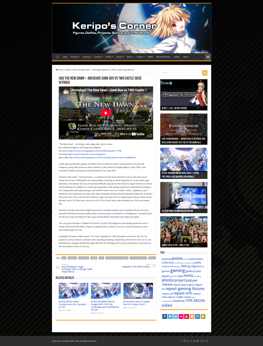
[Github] (197, 316)
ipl (194, 271)
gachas (166, 271)
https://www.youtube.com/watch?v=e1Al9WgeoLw (115, 213)
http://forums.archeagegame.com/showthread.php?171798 (95, 151)
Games (68, 70)
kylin (180, 276)
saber (193, 297)
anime (177, 258)
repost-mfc (183, 293)
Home (57, 56)
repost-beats (180, 284)
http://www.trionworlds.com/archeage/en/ (87, 154)
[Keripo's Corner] (131, 28)
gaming (72, 258)
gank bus (84, 258)
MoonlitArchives (163, 57)
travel (176, 301)
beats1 (199, 259)
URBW (150, 57)
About (185, 57)
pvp (101, 258)
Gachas (97, 57)
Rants (129, 57)
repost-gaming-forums (117, 258)
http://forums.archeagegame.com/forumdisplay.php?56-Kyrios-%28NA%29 (102, 157)
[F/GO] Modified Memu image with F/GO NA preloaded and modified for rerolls (105, 305)
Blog (65, 57)
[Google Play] (203, 316)
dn (192, 263)
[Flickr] (181, 316)
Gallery (177, 57)
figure (196, 266)
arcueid (186, 259)
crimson (187, 263)
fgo (189, 266)
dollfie (197, 262)
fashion (177, 267)
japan (165, 276)
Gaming (86, 57)
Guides (140, 57)
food (202, 267)
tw (183, 301)
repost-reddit (175, 297)
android (166, 258)
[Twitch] (183, 322)
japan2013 (173, 276)
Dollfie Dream (168, 266)
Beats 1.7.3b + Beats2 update (174, 108)
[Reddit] (192, 316)
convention (179, 263)
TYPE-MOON (195, 301)
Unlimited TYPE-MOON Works (136, 266)
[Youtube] (186, 316)
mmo (94, 258)
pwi (194, 280)
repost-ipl (167, 293)
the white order (139, 258)
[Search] (204, 72)
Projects (74, 57)
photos (168, 280)
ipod (198, 271)
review (187, 297)
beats (192, 258)
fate (184, 266)
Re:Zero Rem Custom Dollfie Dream (177, 211)
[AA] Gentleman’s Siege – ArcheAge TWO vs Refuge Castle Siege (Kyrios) (77, 268)
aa (64, 258)
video (152, 258)
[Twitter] (170, 316)
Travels (119, 57)
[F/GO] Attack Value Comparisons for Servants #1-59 (72, 304)
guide (189, 271)
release (167, 284)
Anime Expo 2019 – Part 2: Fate (175, 245)
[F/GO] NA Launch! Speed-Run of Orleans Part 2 (136, 303)
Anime (108, 57)
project (179, 280)
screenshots (167, 301)
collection (168, 262)
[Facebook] (164, 316)
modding (197, 276)
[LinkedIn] (175, 316)
